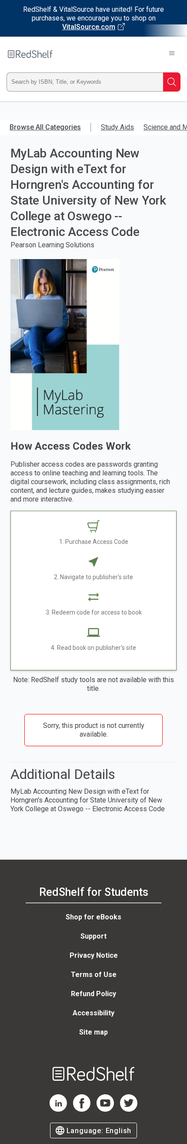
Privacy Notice (94, 955)
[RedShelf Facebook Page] (81, 1109)
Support (93, 936)
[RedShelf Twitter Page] (128, 1109)
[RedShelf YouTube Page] (105, 1109)
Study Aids (117, 127)
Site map (93, 1032)
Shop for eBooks (93, 917)
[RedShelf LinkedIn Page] (58, 1109)
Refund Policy (93, 994)
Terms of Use (94, 974)
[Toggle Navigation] (171, 54)
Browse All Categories (45, 127)
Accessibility (93, 1013)
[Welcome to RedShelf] (30, 54)
